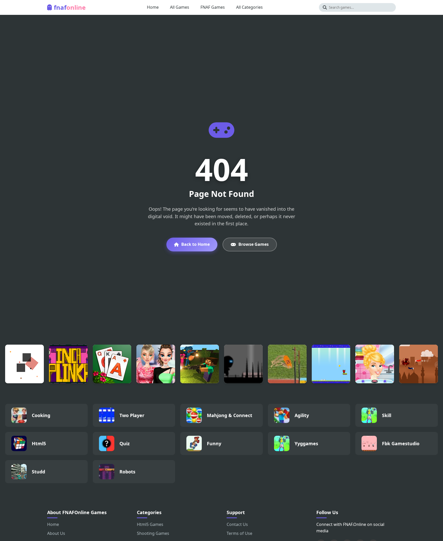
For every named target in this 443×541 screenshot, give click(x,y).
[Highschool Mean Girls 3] (155, 364)
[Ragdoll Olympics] (287, 364)
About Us (56, 533)
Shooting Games (153, 533)
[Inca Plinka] (68, 364)
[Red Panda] (331, 364)
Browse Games (253, 244)
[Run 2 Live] (243, 364)
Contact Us (237, 524)
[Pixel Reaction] (24, 364)
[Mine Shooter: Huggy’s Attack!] (199, 364)
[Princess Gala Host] (374, 364)
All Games (179, 7)
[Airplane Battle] (418, 364)
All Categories (249, 7)
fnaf (70, 7)
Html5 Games (150, 524)
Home (153, 7)
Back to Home (195, 244)
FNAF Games (212, 7)
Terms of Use (239, 533)
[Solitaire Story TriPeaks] (112, 364)
